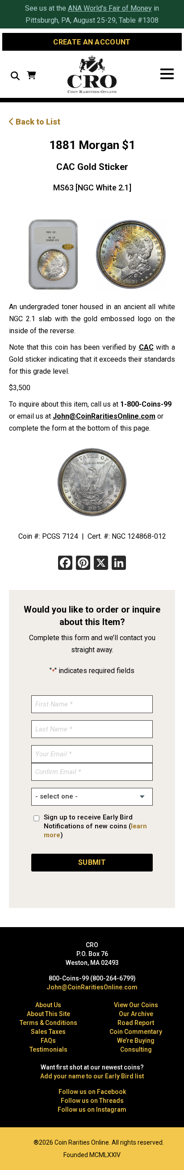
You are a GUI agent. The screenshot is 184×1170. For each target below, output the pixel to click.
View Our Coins (136, 1005)
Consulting (136, 1049)
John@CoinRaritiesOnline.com (104, 416)
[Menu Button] (167, 74)
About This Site (48, 1013)
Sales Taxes (48, 1031)
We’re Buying (136, 1040)
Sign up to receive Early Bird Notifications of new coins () (95, 826)
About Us (48, 1005)
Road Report (135, 1022)
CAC (146, 347)
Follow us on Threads (92, 1100)
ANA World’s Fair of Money (110, 8)
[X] (101, 564)
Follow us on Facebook (92, 1091)
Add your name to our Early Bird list (92, 1076)
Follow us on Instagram (92, 1109)
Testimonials (48, 1049)
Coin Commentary (135, 1031)
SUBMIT (92, 862)
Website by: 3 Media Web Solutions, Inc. (13, 1141)
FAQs (48, 1040)
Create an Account (91, 42)
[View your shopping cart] (31, 76)
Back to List (37, 121)
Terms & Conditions (48, 1022)
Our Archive (136, 1013)
